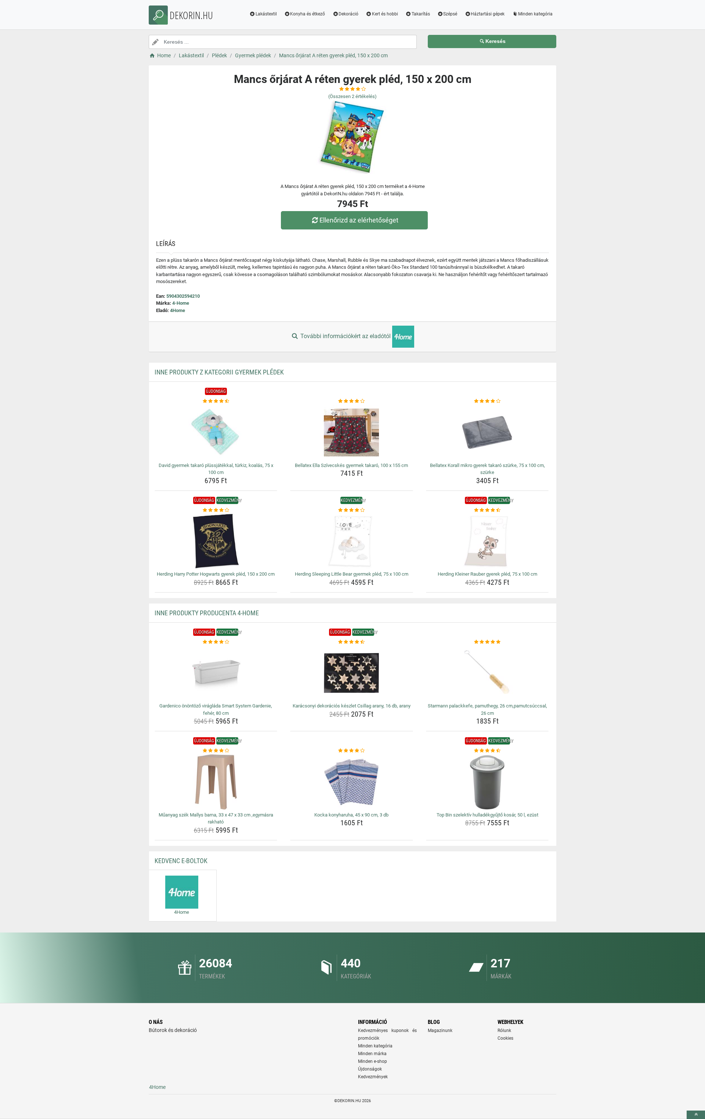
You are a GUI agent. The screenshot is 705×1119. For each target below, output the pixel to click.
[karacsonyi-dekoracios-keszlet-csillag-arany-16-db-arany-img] (351, 672)
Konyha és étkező (307, 14)
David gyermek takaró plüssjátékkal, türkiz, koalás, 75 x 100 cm (216, 469)
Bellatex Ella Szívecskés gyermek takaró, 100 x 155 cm (351, 465)
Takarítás (421, 14)
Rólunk (504, 1030)
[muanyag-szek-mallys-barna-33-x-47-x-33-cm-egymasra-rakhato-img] (216, 782)
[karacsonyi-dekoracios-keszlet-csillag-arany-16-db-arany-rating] (351, 642)
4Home (177, 310)
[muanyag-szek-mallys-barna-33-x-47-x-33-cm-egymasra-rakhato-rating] (216, 750)
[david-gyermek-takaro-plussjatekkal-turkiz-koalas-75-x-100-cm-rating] (216, 401)
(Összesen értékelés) (352, 96)
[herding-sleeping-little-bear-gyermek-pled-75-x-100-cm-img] (351, 541)
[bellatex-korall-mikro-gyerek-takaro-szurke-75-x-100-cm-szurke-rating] (487, 401)
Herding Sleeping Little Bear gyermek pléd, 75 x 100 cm (351, 574)
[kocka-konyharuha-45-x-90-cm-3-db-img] (351, 782)
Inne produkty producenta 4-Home (207, 613)
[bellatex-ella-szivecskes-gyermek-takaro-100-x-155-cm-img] (351, 432)
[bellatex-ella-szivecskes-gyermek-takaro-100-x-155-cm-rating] (351, 401)
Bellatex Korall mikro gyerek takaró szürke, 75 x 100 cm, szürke (487, 469)
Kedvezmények (373, 1076)
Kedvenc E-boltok (181, 861)
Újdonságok (370, 1069)
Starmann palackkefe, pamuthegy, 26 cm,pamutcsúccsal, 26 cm (487, 709)
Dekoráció (348, 14)
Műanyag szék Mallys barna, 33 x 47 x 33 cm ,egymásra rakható (216, 818)
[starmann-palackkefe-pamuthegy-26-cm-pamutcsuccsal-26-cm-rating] (487, 642)
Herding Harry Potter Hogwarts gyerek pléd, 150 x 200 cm (216, 574)
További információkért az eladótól (345, 336)
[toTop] (696, 1115)
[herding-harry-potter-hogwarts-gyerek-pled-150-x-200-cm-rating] (216, 510)
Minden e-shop (372, 1061)
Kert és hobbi (385, 14)
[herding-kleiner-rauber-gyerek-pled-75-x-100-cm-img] (487, 541)
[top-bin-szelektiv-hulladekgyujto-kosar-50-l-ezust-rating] (487, 750)
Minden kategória (535, 14)
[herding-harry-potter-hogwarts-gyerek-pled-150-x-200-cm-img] (216, 541)
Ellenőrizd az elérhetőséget (358, 220)
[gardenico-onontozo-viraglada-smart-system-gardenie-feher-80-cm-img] (216, 672)
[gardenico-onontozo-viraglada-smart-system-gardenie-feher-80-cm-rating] (216, 642)
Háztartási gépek (488, 14)
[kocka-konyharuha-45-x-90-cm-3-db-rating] (351, 750)
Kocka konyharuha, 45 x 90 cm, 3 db (351, 815)
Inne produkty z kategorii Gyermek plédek (219, 372)
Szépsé (450, 14)
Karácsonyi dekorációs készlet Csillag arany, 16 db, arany (352, 706)
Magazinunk (440, 1030)
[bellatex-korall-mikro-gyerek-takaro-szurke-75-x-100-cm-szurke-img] (487, 432)
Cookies (505, 1038)
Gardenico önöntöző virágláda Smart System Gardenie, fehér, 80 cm (215, 709)
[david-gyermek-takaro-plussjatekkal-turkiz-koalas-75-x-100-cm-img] (216, 432)
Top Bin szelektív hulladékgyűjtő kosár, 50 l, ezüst (487, 815)
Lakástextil (266, 14)
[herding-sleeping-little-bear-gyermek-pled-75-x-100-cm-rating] (351, 510)
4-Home (180, 303)
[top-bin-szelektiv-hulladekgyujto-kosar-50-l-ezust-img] (487, 782)
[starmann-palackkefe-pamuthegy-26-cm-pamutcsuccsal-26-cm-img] (487, 672)
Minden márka (372, 1053)
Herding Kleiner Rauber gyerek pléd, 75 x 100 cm (487, 574)
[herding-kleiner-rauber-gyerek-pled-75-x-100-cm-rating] (487, 510)
